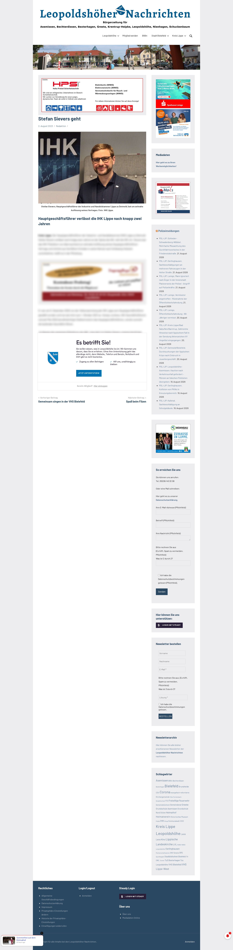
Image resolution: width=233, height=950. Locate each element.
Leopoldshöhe (109, 35)
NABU (179, 845)
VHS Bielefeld (174, 864)
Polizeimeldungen (168, 230)
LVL (175, 844)
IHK (162, 820)
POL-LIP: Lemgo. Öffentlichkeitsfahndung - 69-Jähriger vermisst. (173, 314)
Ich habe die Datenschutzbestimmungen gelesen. (172, 707)
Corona (165, 792)
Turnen (162, 860)
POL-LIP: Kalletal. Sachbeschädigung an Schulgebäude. (169, 404)
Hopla (158, 821)
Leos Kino (160, 839)
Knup (166, 821)
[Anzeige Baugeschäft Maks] (173, 213)
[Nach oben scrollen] (227, 944)
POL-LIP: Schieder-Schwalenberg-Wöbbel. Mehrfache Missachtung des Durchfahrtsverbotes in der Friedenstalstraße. (172, 246)
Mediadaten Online (131, 917)
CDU (157, 792)
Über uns (126, 914)
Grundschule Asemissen (166, 808)
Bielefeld (171, 786)
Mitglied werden (130, 35)
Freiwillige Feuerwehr (179, 800)
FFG (166, 801)
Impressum (47, 907)
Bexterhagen (160, 787)
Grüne (163, 812)
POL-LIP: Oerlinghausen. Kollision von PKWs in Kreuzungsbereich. (170, 389)
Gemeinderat (175, 805)
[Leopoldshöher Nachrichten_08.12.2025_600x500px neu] (173, 452)
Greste (185, 804)
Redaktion (61, 126)
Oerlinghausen (172, 848)
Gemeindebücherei (163, 805)
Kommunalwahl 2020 (176, 821)
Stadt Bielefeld (159, 35)
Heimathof (171, 812)
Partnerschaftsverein (163, 853)
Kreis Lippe (177, 35)
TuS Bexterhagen (172, 860)
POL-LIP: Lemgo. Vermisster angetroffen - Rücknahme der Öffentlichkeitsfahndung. (173, 299)
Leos (183, 834)
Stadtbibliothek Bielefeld (175, 856)
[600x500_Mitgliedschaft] (173, 137)
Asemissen (162, 780)
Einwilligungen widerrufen (54, 926)
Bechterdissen (178, 781)
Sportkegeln (160, 857)
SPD (181, 853)
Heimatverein (163, 816)
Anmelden (87, 895)
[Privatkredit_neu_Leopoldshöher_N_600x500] (173, 107)
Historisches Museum (179, 817)
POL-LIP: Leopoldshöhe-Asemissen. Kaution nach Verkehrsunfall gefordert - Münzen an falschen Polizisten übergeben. (173, 374)
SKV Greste (174, 853)
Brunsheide (184, 786)
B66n (144, 35)
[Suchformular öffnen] (191, 36)
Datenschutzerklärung (52, 903)
